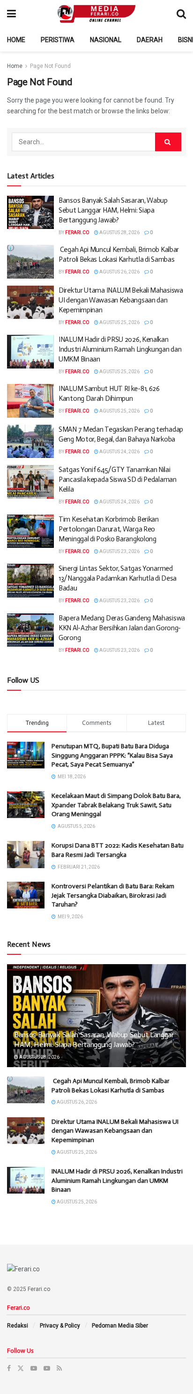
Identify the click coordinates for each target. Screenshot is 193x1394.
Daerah (150, 40)
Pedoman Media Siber (120, 1325)
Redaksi (17, 1325)
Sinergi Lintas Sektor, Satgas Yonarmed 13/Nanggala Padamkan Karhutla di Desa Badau (118, 578)
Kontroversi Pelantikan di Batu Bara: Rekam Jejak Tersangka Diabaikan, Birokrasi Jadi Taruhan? (113, 895)
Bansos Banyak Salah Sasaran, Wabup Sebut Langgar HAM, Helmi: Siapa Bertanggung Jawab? (113, 210)
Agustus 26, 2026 (119, 271)
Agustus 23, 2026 (119, 551)
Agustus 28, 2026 (119, 232)
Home (16, 40)
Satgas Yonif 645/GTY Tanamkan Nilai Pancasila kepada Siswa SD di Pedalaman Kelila (118, 479)
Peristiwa (57, 40)
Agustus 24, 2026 (119, 451)
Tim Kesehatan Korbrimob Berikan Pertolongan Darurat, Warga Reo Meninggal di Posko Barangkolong (109, 529)
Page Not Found (50, 66)
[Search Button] (168, 142)
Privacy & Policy (60, 1325)
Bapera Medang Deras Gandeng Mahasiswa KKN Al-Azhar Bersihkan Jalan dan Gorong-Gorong (122, 628)
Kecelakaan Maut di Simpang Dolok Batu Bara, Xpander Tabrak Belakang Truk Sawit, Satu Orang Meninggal (116, 805)
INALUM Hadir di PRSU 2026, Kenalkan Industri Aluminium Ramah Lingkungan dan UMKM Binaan (120, 349)
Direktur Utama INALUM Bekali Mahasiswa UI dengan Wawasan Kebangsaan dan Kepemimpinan (121, 300)
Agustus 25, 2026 (119, 322)
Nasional (105, 40)
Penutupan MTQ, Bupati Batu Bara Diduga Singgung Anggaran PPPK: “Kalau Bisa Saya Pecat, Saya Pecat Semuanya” (112, 755)
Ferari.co (77, 232)
